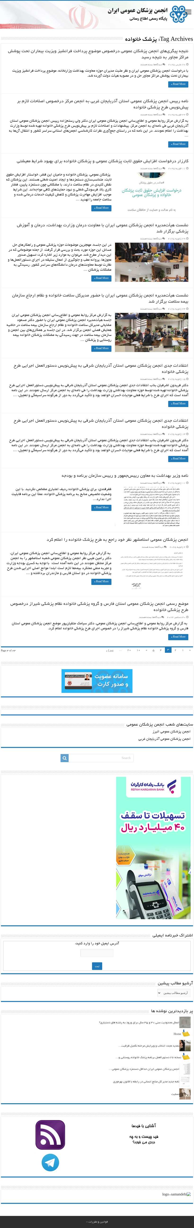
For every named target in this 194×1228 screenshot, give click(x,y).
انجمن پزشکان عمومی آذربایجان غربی (164, 739)
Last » (110, 651)
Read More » (178, 84)
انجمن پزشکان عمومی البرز (172, 732)
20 (129, 650)
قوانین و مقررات (98, 1221)
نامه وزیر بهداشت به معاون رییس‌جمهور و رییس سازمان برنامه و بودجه (125, 476)
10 (138, 650)
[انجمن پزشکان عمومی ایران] (97, 15)
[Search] (65, 758)
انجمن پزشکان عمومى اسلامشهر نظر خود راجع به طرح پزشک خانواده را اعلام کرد (117, 540)
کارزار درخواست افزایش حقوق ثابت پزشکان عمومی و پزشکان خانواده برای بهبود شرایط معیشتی (102, 161)
